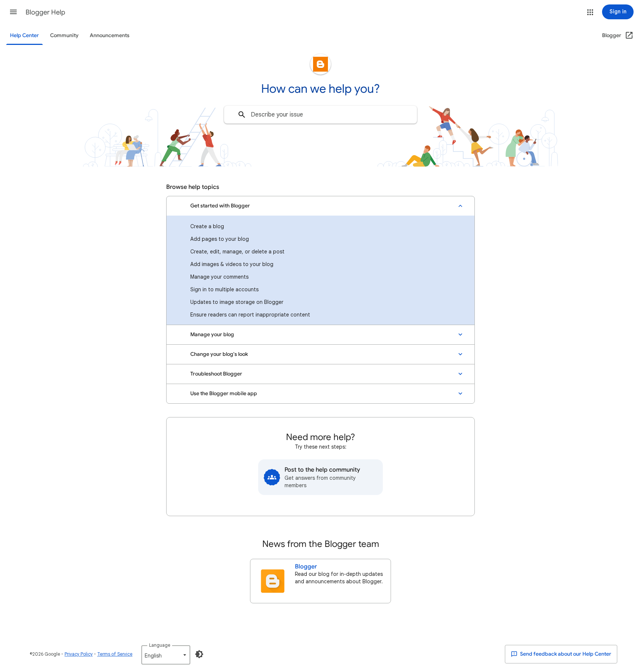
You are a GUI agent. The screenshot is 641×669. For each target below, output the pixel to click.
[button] (13, 12)
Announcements (109, 35)
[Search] (242, 115)
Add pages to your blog (219, 239)
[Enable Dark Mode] (199, 654)
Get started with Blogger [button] (220, 206)
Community (64, 35)
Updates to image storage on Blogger (236, 302)
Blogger (306, 566)
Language (159, 645)
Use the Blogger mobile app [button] (223, 393)
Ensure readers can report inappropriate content (250, 314)
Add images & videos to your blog (231, 264)
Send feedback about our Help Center (565, 654)
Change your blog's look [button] (219, 354)
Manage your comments (219, 276)
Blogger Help (45, 12)
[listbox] (165, 655)
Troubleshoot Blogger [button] (216, 374)
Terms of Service (114, 654)
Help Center (24, 35)
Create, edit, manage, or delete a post (237, 251)
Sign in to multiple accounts (224, 289)
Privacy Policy (79, 654)
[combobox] (320, 115)
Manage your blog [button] (212, 334)
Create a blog (207, 226)
